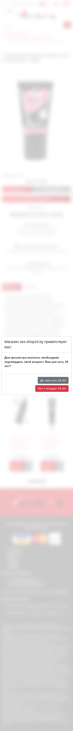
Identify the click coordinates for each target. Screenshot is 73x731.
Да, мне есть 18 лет (53, 380)
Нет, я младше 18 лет (52, 388)
